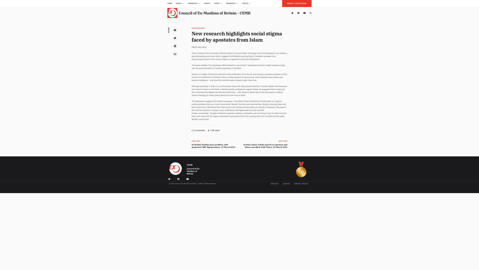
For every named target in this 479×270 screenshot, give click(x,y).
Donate (286, 184)
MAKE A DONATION (297, 3)
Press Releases (198, 28)
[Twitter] (292, 13)
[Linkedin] (175, 46)
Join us (245, 3)
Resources (230, 3)
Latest (217, 3)
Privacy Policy (301, 184)
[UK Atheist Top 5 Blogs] (301, 171)
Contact (274, 184)
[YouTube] (304, 13)
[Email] (175, 54)
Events (207, 3)
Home (169, 3)
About (178, 3)
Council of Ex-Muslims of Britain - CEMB (214, 12)
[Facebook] (298, 13)
